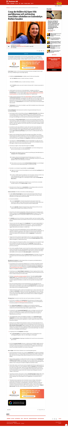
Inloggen (58, 1)
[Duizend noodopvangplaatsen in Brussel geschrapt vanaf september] (48, 50)
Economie (8, 3)
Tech (19, 3)
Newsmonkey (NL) (10, 423)
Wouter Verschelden (17, 45)
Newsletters (60, 5)
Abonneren (59, 3)
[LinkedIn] (56, 418)
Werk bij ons (26, 418)
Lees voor (26, 53)
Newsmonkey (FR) (17, 423)
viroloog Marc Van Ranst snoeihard (20, 276)
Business (48, 18)
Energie (22, 3)
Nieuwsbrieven (17, 418)
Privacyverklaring (41, 418)
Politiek (16, 3)
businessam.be (51, 31)
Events (22, 418)
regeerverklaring (28, 96)
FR (61, 1)
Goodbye (22, 423)
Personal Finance (27, 3)
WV (8, 46)
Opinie (56, 5)
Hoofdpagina (8, 7)
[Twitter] (54, 418)
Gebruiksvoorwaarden (33, 418)
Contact (59, 423)
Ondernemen (12, 3)
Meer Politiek (56, 54)
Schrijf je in (54, 69)
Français (60, 418)
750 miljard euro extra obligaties (21, 301)
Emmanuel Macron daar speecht (17, 267)
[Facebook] (52, 418)
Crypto (32, 3)
